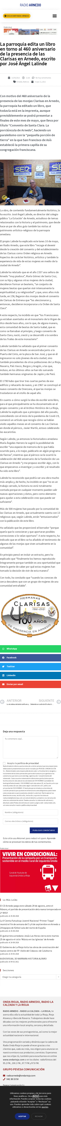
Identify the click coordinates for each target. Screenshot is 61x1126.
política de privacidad (28, 763)
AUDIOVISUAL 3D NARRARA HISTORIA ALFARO (23, 958)
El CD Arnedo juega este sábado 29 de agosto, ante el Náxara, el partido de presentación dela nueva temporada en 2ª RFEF (30, 909)
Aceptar (22, 1116)
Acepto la (23, 763)
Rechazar (38, 1116)
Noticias (26, 82)
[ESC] (30, 31)
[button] (54, 16)
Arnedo (19, 82)
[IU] (30, 870)
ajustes (45, 1107)
